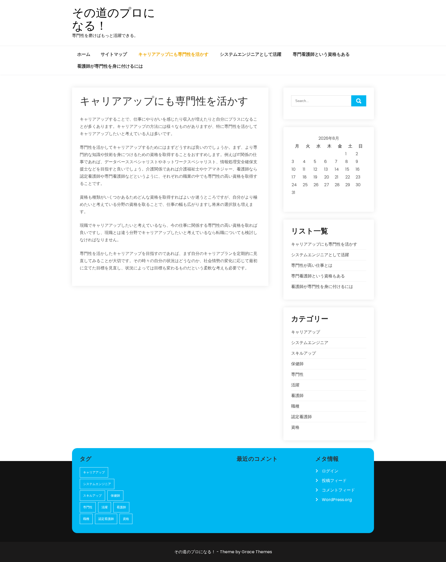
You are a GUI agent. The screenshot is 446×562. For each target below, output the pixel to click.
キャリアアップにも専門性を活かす (173, 54)
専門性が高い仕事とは (311, 265)
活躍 (295, 385)
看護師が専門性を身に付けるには (110, 66)
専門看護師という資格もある (321, 54)
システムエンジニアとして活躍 (250, 54)
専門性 (297, 374)
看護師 (297, 396)
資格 (295, 427)
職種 (295, 406)
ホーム (83, 54)
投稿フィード (334, 480)
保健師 (297, 364)
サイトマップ (114, 54)
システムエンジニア (309, 343)
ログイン (330, 471)
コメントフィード (338, 490)
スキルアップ (303, 353)
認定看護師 (301, 417)
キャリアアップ (305, 332)
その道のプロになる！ (113, 19)
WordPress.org (337, 500)
